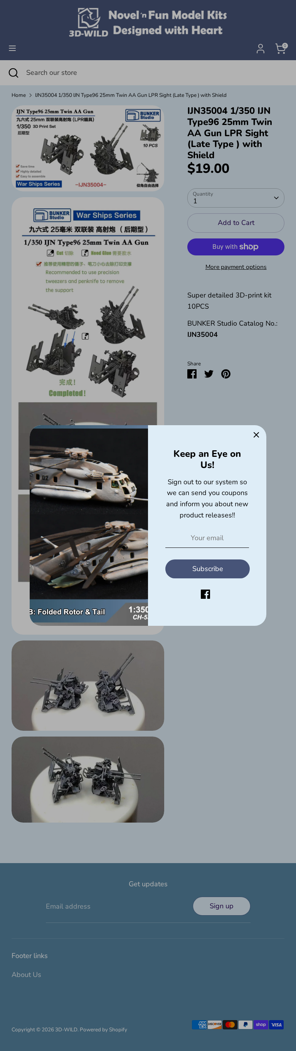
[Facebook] (205, 594)
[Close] (256, 435)
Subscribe (207, 568)
